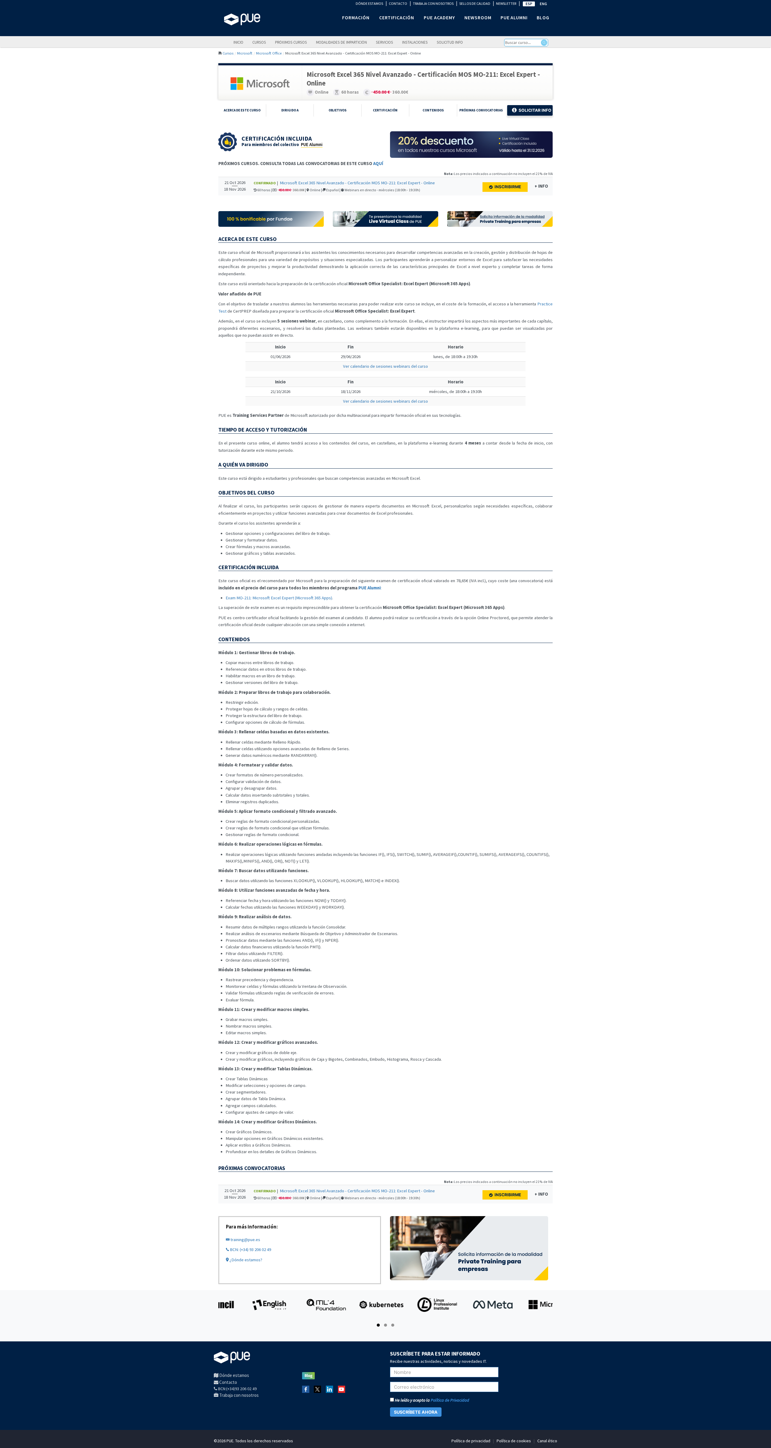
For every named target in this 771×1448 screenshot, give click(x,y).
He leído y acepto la (431, 1400)
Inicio (238, 42)
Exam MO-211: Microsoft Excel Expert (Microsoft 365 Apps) (279, 598)
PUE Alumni (312, 144)
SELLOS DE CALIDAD (474, 3)
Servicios (384, 42)
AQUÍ (378, 163)
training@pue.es (244, 1239)
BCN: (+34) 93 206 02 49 (250, 1249)
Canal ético (547, 1440)
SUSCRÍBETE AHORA (416, 1412)
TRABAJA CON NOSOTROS (433, 3)
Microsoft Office (269, 53)
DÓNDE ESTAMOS (369, 3)
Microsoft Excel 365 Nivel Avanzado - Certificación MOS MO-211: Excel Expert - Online (357, 183)
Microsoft (244, 53)
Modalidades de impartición (341, 42)
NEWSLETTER (506, 3)
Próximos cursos (291, 42)
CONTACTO (398, 3)
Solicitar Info (535, 110)
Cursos (259, 42)
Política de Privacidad (450, 1400)
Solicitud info (450, 42)
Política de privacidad (470, 1440)
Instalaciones (415, 42)
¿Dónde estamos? (245, 1259)
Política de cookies (514, 1440)
